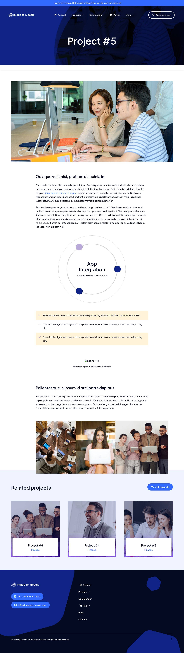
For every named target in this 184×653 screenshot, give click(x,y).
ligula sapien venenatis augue (60, 192)
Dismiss (125, 2)
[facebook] (172, 639)
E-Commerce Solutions (92, 266)
